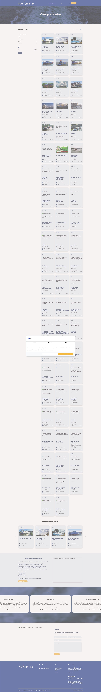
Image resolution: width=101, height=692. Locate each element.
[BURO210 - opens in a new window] (69, 338)
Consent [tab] (34, 342)
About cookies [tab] (50, 342)
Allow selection (50, 354)
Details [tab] (66, 342)
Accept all (66, 354)
